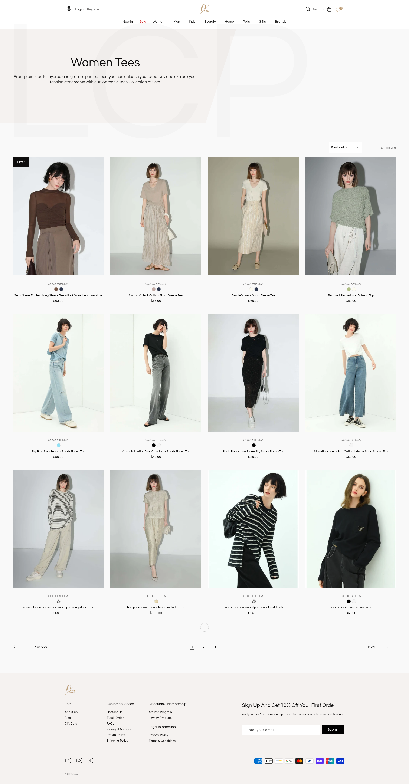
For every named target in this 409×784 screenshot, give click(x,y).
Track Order (115, 717)
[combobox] (314, 9)
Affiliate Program (160, 712)
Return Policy (116, 735)
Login (79, 9)
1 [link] (192, 646)
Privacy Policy (158, 735)
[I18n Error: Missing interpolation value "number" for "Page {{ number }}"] (14, 646)
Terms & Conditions (162, 740)
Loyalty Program (160, 717)
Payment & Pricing (119, 729)
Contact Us (114, 712)
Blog (68, 717)
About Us (71, 712)
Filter (21, 162)
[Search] (307, 9)
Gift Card (71, 723)
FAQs (110, 723)
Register (93, 9)
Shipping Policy (117, 740)
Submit (333, 729)
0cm (75, 774)
